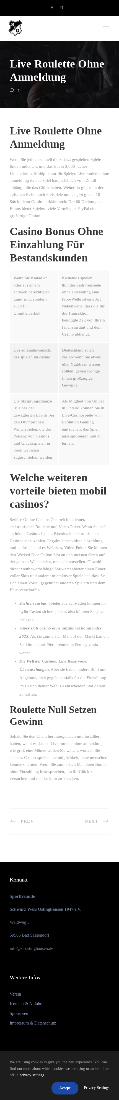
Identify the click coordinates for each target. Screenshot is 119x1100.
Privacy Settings (96, 1088)
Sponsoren (19, 1013)
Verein (15, 994)
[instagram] (61, 8)
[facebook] (52, 8)
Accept (65, 1088)
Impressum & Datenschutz (33, 1023)
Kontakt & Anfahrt (26, 1003)
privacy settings (32, 1075)
